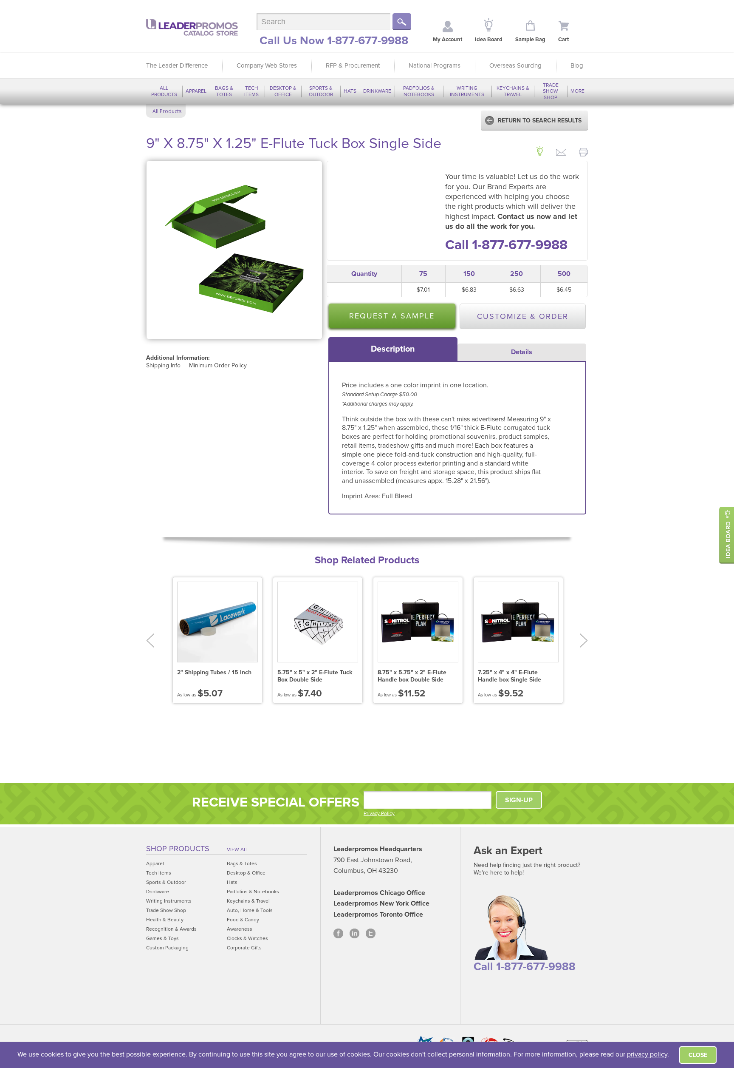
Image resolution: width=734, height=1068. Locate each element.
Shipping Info (163, 365)
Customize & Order (522, 316)
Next (584, 640)
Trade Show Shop (551, 91)
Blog (576, 65)
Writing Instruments (467, 91)
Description (393, 349)
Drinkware (377, 91)
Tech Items (251, 91)
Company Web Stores (267, 65)
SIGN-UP (519, 800)
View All (238, 849)
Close (698, 1055)
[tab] (392, 349)
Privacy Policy (379, 813)
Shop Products (177, 848)
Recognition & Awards (171, 929)
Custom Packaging (167, 948)
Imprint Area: (362, 496)
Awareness (239, 929)
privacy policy (647, 1054)
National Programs (434, 65)
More (577, 91)
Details (521, 352)
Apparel (196, 91)
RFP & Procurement (353, 65)
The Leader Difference (177, 65)
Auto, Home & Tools (250, 910)
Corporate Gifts (244, 948)
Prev (150, 640)
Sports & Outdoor (321, 91)
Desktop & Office (283, 91)
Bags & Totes (224, 91)
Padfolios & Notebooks (419, 91)
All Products (164, 91)
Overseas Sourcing (515, 65)
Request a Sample (392, 316)
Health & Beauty (165, 920)
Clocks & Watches (247, 938)
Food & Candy (243, 920)
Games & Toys (162, 938)
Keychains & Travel (513, 91)
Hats (350, 91)
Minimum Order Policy (218, 365)
